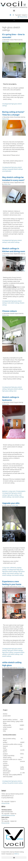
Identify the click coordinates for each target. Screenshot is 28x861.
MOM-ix (16, 854)
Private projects (20, 491)
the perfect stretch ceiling (15, 783)
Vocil (15, 391)
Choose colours (9, 311)
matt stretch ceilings (13, 242)
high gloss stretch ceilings (15, 389)
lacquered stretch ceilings (15, 169)
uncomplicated (6, 171)
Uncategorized (6, 104)
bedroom (5, 491)
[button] (14, 10)
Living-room (12, 491)
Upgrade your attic (11, 503)
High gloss (19, 569)
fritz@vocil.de (5, 823)
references (13, 567)
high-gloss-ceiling (7, 391)
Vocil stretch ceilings (18, 575)
